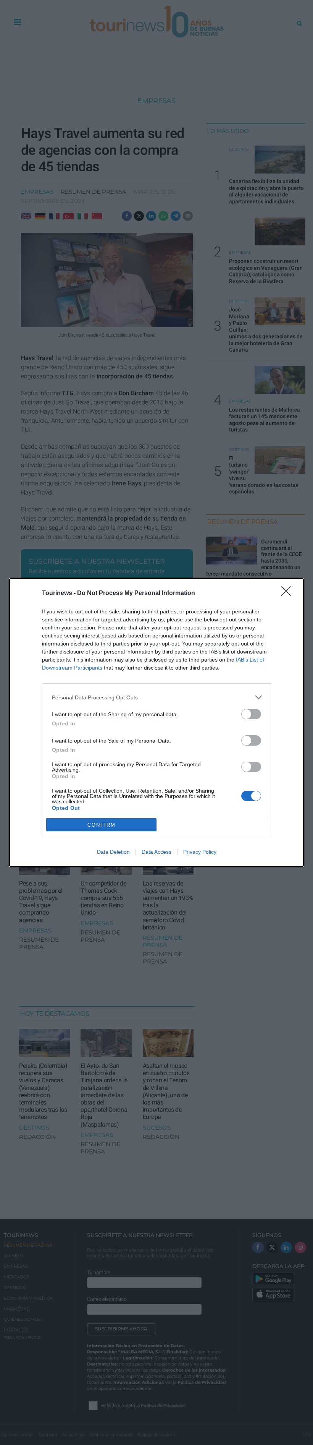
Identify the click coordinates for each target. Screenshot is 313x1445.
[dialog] (156, 722)
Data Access (156, 852)
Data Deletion (113, 852)
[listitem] (156, 697)
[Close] (288, 593)
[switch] (251, 714)
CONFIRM (101, 825)
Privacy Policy (199, 852)
